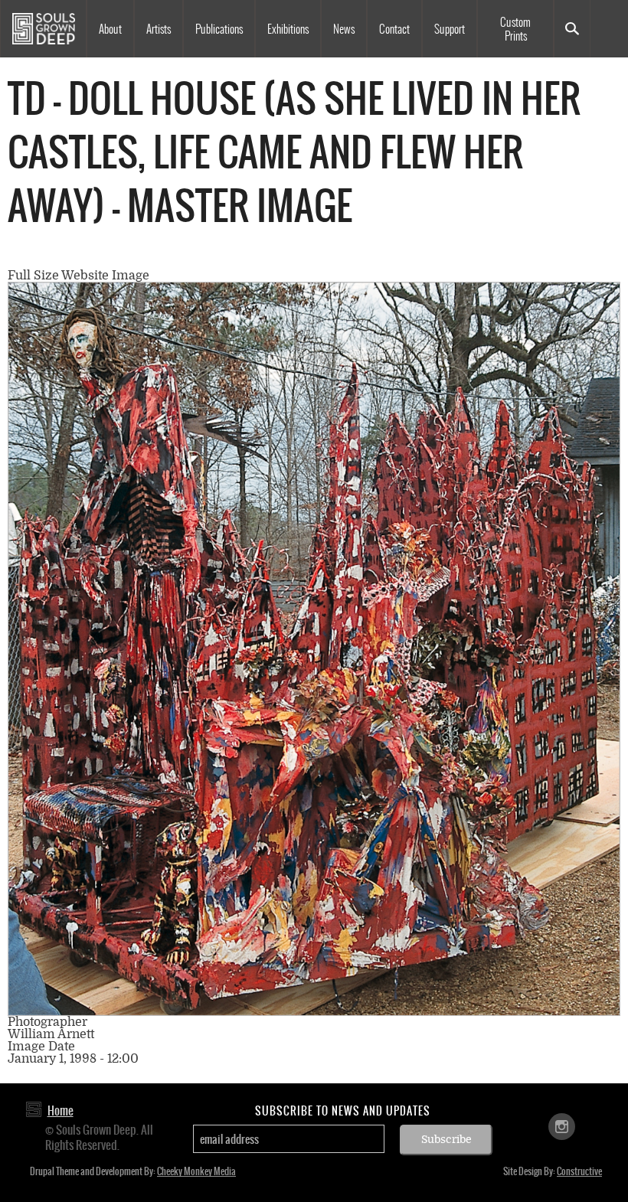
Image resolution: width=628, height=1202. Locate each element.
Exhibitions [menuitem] (288, 29)
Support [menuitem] (449, 29)
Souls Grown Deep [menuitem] (43, 28)
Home (60, 1110)
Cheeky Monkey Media (196, 1171)
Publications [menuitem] (219, 29)
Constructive (579, 1171)
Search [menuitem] (572, 28)
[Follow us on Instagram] (561, 1125)
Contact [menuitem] (394, 29)
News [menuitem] (344, 29)
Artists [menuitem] (158, 29)
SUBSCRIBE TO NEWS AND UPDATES (342, 1110)
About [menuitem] (110, 29)
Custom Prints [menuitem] (515, 29)
